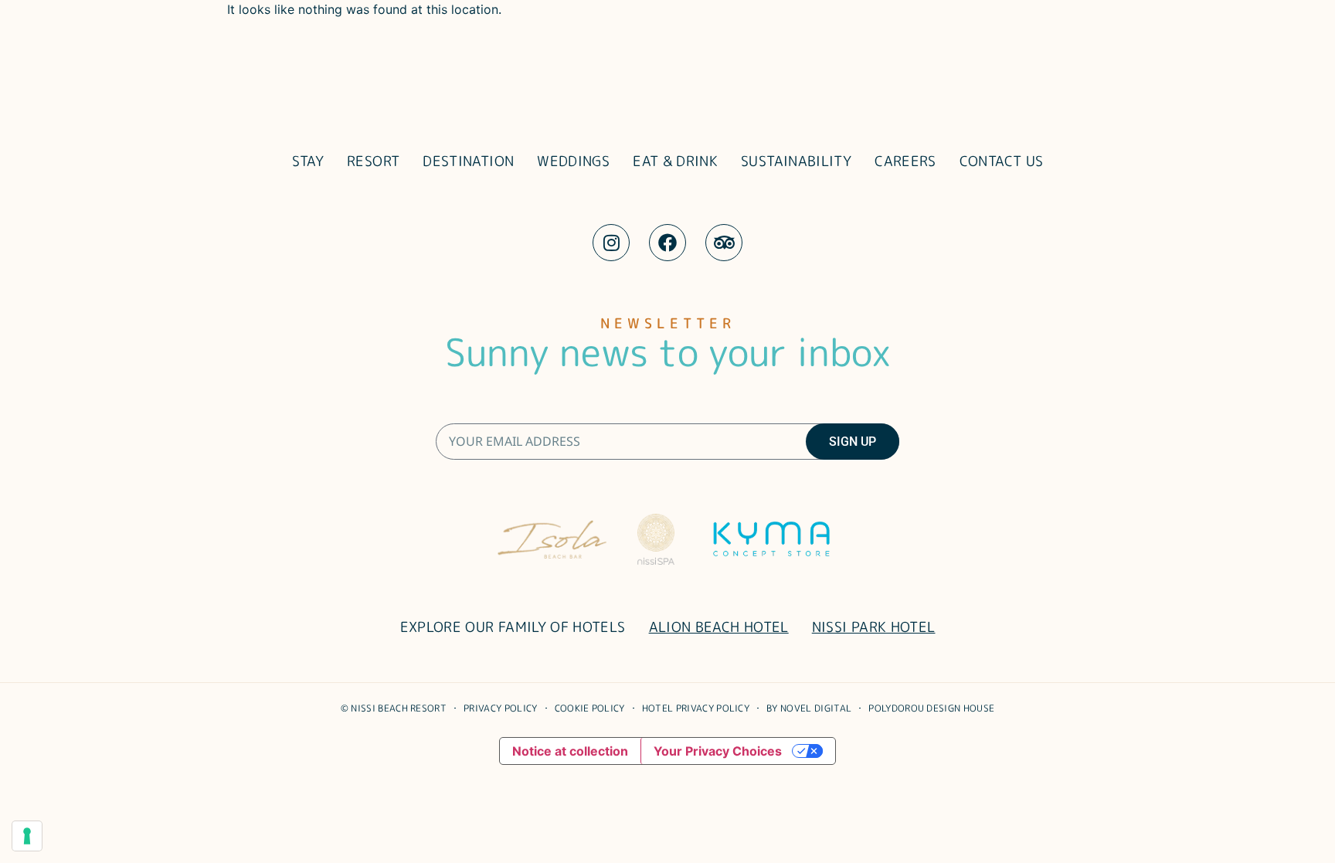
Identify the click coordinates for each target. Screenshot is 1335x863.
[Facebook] (667, 242)
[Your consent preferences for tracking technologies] (27, 836)
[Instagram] (611, 242)
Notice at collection (570, 751)
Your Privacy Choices (718, 751)
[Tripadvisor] (723, 242)
